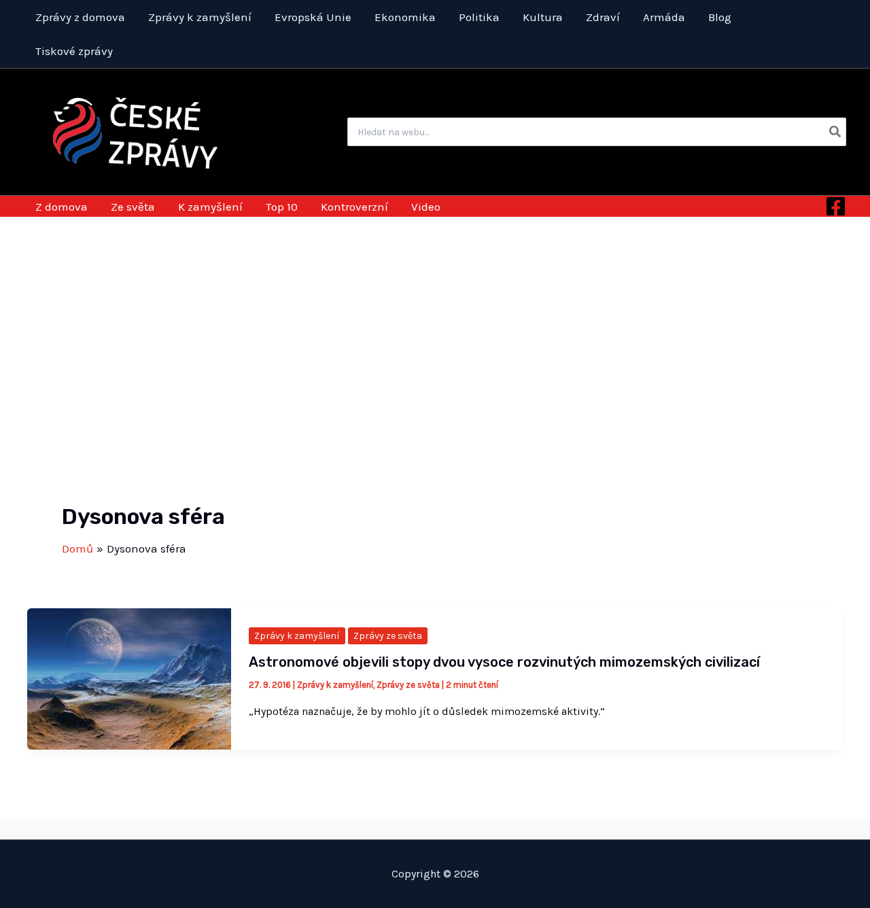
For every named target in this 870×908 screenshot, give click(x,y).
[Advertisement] (435, 319)
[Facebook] (835, 206)
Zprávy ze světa (387, 636)
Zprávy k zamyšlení (297, 636)
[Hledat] (835, 131)
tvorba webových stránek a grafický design (435, 828)
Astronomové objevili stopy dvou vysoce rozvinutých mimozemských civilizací (504, 662)
